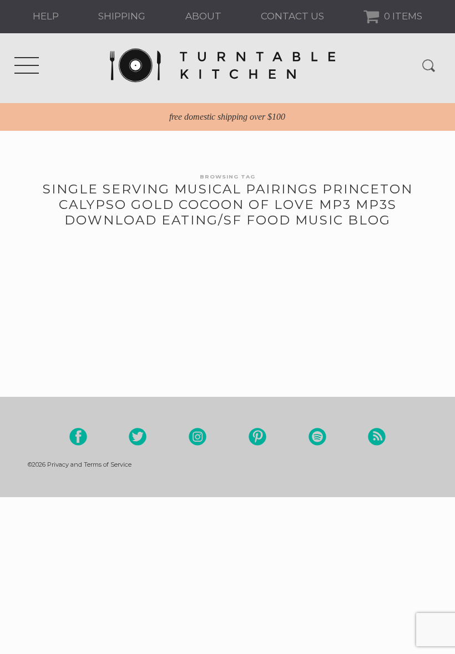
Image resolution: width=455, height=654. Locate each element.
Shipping (121, 16)
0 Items (402, 16)
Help (46, 16)
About (203, 16)
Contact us (292, 16)
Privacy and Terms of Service (89, 464)
